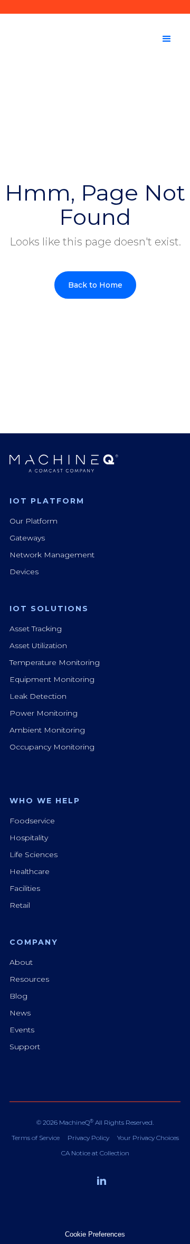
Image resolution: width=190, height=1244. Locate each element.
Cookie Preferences (95, 1234)
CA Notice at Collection (95, 1153)
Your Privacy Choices (148, 1138)
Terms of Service (36, 1138)
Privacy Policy (88, 1138)
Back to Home (95, 285)
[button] (166, 39)
